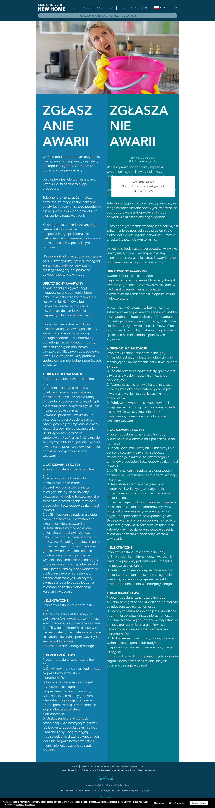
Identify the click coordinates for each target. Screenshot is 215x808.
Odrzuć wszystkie (177, 803)
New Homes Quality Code (132, 766)
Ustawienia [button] (159, 803)
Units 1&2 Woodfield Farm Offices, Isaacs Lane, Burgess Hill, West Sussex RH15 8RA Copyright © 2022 (107, 790)
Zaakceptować (198, 803)
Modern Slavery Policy (70, 770)
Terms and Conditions (110, 766)
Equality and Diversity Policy (130, 770)
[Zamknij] (211, 803)
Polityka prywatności (25, 804)
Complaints (150, 770)
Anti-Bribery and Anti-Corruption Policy (99, 770)
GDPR (96, 766)
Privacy (75, 766)
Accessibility (86, 766)
